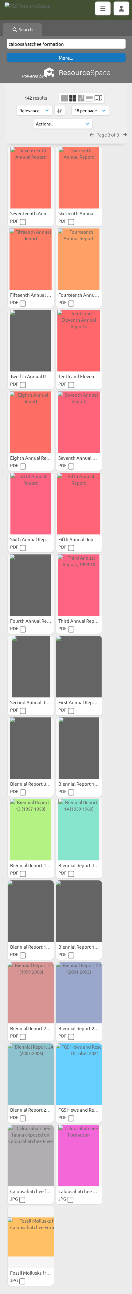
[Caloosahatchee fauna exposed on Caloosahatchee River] (31, 1155)
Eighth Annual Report (33, 458)
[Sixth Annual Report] (31, 503)
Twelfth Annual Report (34, 376)
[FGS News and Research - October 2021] (79, 1074)
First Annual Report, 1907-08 (88, 702)
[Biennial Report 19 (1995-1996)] (79, 911)
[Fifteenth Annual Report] (31, 259)
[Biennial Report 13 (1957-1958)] (31, 829)
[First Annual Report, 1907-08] (79, 666)
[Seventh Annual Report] (79, 422)
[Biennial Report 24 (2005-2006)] (31, 1074)
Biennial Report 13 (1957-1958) (42, 865)
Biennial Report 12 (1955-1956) (90, 784)
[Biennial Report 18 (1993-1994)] (31, 911)
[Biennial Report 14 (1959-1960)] (79, 829)
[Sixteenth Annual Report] (79, 177)
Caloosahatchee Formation (87, 1191)
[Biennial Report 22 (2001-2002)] (79, 992)
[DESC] (60, 110)
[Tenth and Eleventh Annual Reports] (79, 340)
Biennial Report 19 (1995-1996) (90, 947)
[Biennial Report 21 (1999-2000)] (31, 992)
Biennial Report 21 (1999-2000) (42, 1028)
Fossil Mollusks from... (34, 1273)
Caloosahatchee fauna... (35, 1191)
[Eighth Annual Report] (31, 422)
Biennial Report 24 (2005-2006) (42, 1110)
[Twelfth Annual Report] (31, 340)
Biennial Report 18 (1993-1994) (42, 947)
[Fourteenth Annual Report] (79, 259)
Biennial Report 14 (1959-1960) (90, 865)
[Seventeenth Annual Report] (31, 177)
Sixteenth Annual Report (84, 213)
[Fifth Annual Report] (79, 503)
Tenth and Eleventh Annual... (88, 376)
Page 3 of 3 (108, 134)
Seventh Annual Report (83, 458)
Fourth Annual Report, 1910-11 (42, 621)
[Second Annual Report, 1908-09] (31, 666)
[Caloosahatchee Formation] (79, 1155)
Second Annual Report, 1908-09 (43, 702)
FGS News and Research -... (86, 1110)
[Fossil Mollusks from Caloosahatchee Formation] (31, 1237)
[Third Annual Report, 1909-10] (79, 585)
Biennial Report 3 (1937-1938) (41, 784)
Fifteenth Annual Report (36, 295)
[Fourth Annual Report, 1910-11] (31, 585)
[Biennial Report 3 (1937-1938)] (31, 748)
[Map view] (98, 98)
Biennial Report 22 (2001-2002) (90, 1028)
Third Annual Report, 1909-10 (89, 621)
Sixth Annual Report (31, 539)
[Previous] (92, 134)
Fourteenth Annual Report (86, 295)
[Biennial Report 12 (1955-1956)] (79, 748)
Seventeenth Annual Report (39, 213)
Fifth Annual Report (79, 539)
